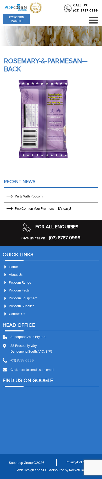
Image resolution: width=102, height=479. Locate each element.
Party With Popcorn (29, 196)
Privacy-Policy (76, 462)
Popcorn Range (20, 283)
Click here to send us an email (32, 370)
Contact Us (17, 314)
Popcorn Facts (19, 290)
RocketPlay (77, 470)
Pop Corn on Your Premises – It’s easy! (43, 209)
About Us (15, 275)
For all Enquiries (56, 227)
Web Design (25, 470)
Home (13, 267)
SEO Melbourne (52, 470)
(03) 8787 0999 (85, 11)
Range (16, 19)
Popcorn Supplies (21, 306)
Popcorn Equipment (23, 298)
